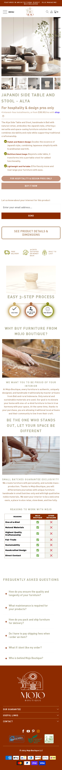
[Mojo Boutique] (29, 11)
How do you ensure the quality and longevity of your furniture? (29, 593)
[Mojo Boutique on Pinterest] (33, 731)
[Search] (47, 12)
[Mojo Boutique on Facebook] (23, 731)
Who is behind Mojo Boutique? (26, 658)
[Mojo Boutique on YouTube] (28, 731)
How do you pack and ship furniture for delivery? (29, 621)
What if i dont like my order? (25, 647)
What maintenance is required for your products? (28, 607)
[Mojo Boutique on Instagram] (38, 731)
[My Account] (51, 12)
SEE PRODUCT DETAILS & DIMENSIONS (31, 232)
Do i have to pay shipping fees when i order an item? (29, 635)
